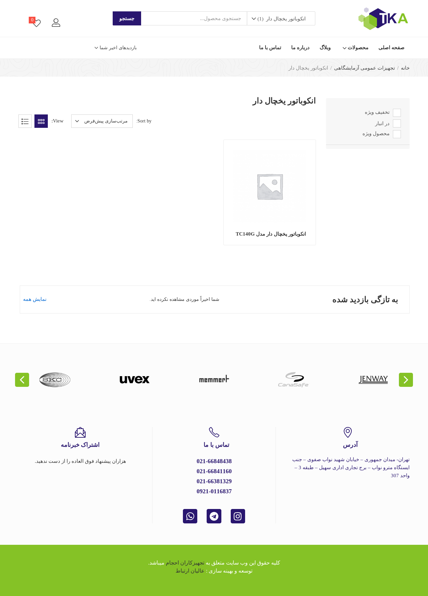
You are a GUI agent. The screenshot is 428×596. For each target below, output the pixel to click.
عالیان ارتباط (190, 571)
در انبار (382, 123)
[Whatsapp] (190, 516)
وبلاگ (325, 47)
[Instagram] (238, 516)
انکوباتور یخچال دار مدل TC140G (271, 234)
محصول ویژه (376, 134)
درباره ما (300, 47)
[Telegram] (214, 516)
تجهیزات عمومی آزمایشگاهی (364, 68)
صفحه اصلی (392, 47)
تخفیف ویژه (377, 112)
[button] (281, 19)
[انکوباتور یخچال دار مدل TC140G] (269, 186)
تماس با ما (270, 47)
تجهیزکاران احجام (185, 563)
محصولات (357, 47)
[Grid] (41, 121)
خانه (405, 68)
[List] (25, 121)
